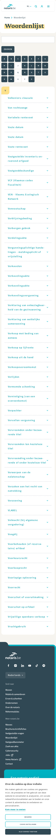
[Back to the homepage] (9, 6)
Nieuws (8, 724)
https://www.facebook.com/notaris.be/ (8, 665)
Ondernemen (11, 703)
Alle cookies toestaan (28, 832)
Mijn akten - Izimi (42, 6)
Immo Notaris (11, 759)
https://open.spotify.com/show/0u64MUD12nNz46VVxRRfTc (44, 665)
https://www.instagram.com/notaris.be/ (15, 665)
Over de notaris (12, 707)
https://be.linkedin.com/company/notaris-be (22, 665)
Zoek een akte (11, 746)
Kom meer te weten (15, 809)
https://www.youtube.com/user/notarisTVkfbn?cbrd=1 (29, 665)
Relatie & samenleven (15, 694)
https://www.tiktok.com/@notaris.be (37, 665)
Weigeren (28, 817)
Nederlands (14, 675)
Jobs (7, 755)
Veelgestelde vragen (14, 733)
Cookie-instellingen (28, 824)
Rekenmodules (12, 711)
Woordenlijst (11, 737)
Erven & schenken (13, 698)
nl (28, 6)
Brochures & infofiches (15, 729)
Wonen (8, 690)
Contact (9, 763)
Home (7, 17)
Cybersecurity (11, 750)
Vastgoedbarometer (14, 742)
